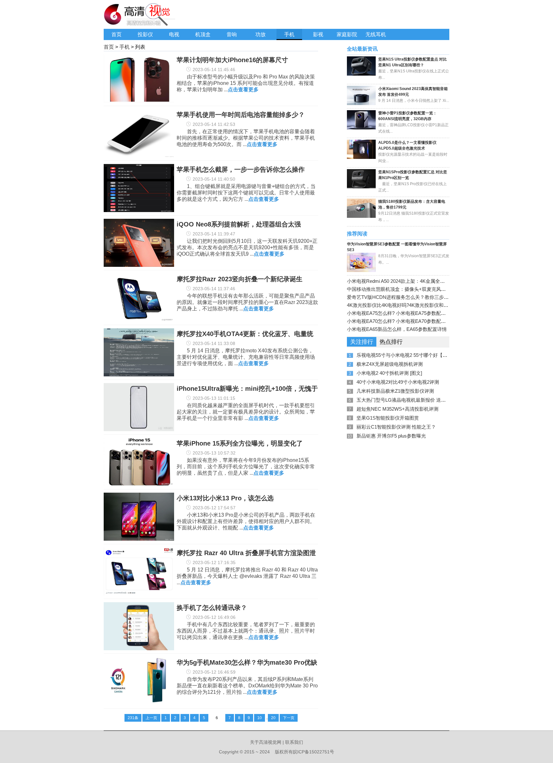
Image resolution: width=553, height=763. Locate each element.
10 (259, 718)
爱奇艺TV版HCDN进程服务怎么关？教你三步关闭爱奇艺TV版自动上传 (422, 297)
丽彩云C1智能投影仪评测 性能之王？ (396, 427)
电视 (174, 34)
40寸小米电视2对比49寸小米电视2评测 (398, 382)
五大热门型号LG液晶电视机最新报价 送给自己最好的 (413, 400)
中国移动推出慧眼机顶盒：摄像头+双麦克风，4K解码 (404, 289)
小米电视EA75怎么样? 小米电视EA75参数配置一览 (401, 313)
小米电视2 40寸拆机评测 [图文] (389, 373)
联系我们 (294, 742)
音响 (232, 34)
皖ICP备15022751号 (313, 751)
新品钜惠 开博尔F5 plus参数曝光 (391, 436)
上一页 (151, 718)
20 (273, 718)
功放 (260, 34)
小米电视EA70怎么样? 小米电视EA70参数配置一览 (401, 321)
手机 (289, 34)
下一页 (288, 718)
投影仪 (145, 34)
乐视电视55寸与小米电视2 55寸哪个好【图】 (404, 355)
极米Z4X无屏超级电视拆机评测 (390, 364)
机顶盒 (203, 34)
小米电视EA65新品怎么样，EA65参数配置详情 (397, 329)
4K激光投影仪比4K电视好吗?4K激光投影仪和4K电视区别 (408, 305)
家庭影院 (347, 34)
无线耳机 (375, 34)
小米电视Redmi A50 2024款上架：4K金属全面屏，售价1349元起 (415, 281)
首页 (116, 34)
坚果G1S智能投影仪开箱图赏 (388, 418)
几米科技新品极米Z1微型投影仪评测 (395, 391)
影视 (318, 34)
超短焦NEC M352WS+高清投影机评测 (397, 409)
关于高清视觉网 (265, 742)
